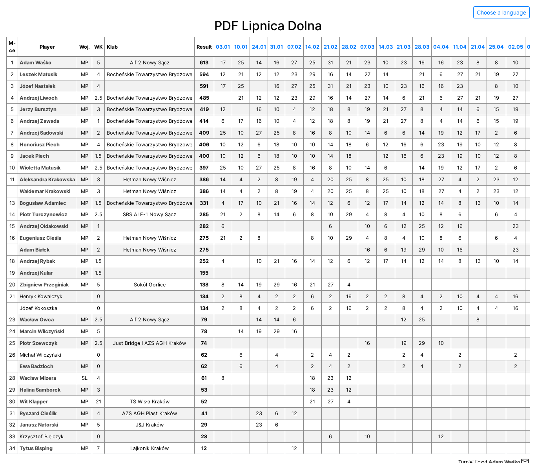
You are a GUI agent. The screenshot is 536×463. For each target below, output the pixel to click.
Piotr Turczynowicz (43, 214)
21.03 (403, 47)
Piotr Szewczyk (38, 343)
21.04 (478, 47)
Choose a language (501, 12)
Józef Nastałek (37, 86)
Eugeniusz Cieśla (40, 238)
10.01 (241, 47)
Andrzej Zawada (39, 121)
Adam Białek (34, 250)
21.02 (330, 47)
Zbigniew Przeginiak (44, 285)
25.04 (496, 47)
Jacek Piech (34, 156)
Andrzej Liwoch (39, 98)
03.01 (223, 47)
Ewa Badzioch (36, 366)
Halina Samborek (40, 390)
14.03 (386, 47)
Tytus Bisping (36, 448)
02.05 (515, 47)
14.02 (312, 47)
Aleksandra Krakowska (47, 179)
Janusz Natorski (39, 425)
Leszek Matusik (38, 74)
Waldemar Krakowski (45, 191)
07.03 (367, 47)
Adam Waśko (35, 63)
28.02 (349, 47)
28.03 (422, 47)
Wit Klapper (34, 402)
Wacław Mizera (38, 378)
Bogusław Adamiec (43, 203)
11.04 (460, 47)
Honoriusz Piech (40, 145)
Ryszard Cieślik (38, 413)
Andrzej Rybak (37, 261)
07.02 (294, 47)
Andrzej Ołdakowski (44, 226)
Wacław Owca (37, 320)
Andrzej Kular (36, 273)
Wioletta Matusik (40, 168)
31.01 (276, 47)
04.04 (441, 47)
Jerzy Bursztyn (38, 109)
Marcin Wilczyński (42, 331)
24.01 (259, 47)
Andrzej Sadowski (41, 133)
